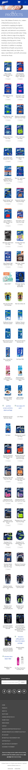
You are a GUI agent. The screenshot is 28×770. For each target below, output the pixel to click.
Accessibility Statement (8, 746)
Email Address (5, 678)
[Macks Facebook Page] (4, 691)
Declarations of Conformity (10, 744)
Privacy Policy (17, 768)
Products (4, 708)
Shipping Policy (6, 741)
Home (3, 705)
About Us (4, 711)
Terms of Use (10, 768)
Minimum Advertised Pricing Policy (11, 729)
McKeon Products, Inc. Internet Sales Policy (14, 732)
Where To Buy (5, 720)
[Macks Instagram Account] (9, 691)
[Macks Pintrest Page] (24, 691)
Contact (4, 726)
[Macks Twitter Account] (14, 691)
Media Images (5, 723)
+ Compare (8, 79)
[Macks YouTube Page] (19, 691)
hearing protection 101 (8, 717)
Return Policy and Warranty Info (11, 738)
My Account (5, 735)
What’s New (5, 714)
